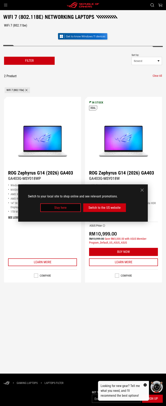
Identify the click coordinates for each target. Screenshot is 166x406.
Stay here (60, 208)
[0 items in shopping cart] (160, 5)
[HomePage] (6, 383)
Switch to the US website (104, 208)
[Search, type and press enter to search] (152, 5)
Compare (45, 275)
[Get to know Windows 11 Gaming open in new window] (83, 36)
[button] (5, 5)
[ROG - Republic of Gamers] (83, 5)
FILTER (29, 61)
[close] (142, 190)
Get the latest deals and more (112, 392)
